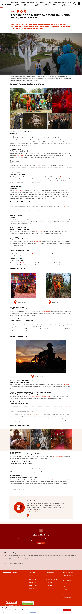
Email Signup (49, 2)
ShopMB (55, 2)
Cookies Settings (58, 609)
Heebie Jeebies (19, 190)
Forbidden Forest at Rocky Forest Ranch (25, 262)
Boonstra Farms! (39, 231)
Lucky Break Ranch (35, 253)
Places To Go (46, 5)
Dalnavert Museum (48, 466)
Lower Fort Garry (34, 414)
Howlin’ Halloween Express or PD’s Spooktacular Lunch (39, 396)
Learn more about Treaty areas (12, 565)
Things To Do (17, 5)
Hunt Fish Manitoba (68, 572)
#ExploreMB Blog (34, 592)
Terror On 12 (38, 165)
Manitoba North (67, 578)
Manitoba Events (26, 5)
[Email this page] (25, 11)
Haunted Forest (19, 155)
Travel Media (22, 2)
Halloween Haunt (48, 479)
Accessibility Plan (67, 592)
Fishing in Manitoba (62, 2)
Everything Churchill (68, 575)
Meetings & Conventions (32, 2)
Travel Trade (41, 2)
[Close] (80, 609)
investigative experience (58, 456)
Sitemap (65, 594)
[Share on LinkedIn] (21, 11)
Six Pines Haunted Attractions (32, 136)
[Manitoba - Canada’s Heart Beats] (6, 4)
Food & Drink (37, 5)
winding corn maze (53, 220)
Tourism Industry (14, 2)
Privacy (65, 583)
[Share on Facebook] (18, 11)
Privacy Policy (33, 612)
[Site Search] (74, 3)
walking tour (66, 384)
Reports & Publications (68, 580)
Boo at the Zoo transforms (26, 323)
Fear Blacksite (62, 206)
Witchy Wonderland (45, 311)
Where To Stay (55, 5)
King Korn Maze (37, 241)
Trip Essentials (65, 5)
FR (70, 2)
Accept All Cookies (67, 609)
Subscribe (41, 543)
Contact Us (66, 586)
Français (65, 589)
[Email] (28, 515)
